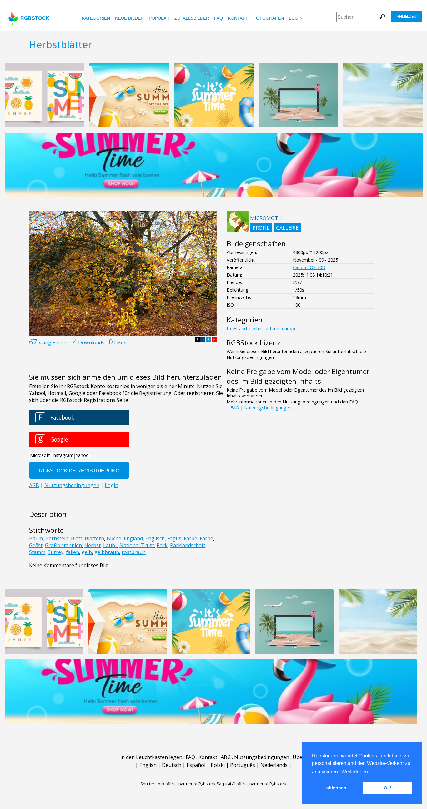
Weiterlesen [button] (354, 771)
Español (196, 765)
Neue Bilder (129, 18)
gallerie (287, 227)
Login (296, 18)
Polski (218, 765)
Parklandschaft (187, 545)
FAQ (218, 18)
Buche (114, 538)
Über (298, 757)
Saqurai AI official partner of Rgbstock (252, 784)
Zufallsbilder (191, 18)
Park (162, 545)
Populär (159, 18)
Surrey (55, 552)
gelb (87, 552)
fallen (72, 552)
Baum (36, 538)
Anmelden (406, 16)
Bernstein (56, 538)
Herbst (92, 545)
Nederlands (274, 765)
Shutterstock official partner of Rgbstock (178, 784)
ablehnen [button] (336, 787)
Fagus (174, 538)
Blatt (76, 538)
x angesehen (53, 342)
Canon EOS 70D (309, 267)
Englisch (155, 538)
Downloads (91, 342)
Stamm (37, 552)
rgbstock (34, 18)
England (133, 538)
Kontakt (238, 18)
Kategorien (96, 18)
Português (242, 765)
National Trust (136, 545)
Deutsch (171, 765)
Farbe (190, 538)
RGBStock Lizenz (253, 342)
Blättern (94, 538)
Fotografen (268, 18)
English (148, 765)
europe (289, 329)
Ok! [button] (387, 787)
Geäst (36, 545)
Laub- (110, 545)
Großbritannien (63, 545)
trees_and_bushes (245, 329)
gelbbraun (106, 552)
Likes (120, 342)
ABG (226, 757)
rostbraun (134, 552)
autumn (273, 329)
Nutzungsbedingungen (267, 408)
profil (261, 227)
